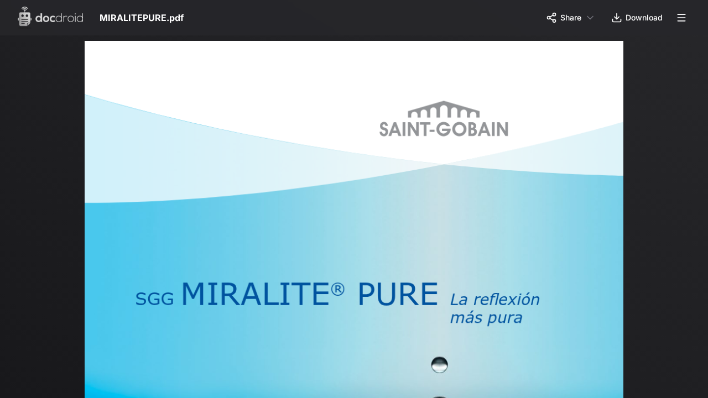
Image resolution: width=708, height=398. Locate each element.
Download (644, 17)
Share (570, 17)
